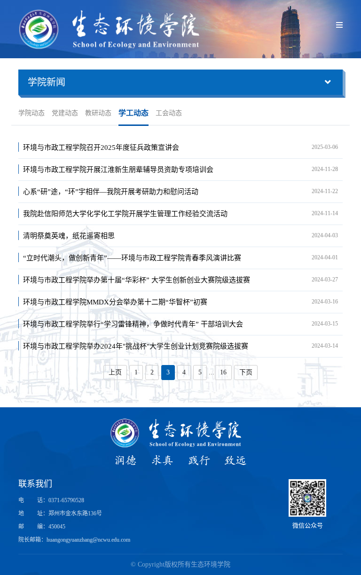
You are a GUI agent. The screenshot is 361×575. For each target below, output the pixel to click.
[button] (180, 82)
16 (223, 372)
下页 (245, 372)
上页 (115, 372)
